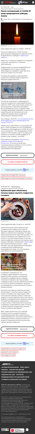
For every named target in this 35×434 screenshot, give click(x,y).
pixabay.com (12, 46)
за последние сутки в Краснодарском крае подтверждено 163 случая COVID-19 (17, 120)
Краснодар (29, 242)
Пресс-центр (24, 367)
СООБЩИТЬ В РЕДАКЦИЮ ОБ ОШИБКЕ (14, 379)
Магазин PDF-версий (16, 369)
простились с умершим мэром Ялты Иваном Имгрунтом (15, 141)
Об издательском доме (10, 367)
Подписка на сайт (8, 374)
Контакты (20, 374)
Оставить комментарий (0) (17, 162)
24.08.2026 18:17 (5, 186)
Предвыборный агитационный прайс (15, 377)
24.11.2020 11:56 (5, 7)
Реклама (4, 369)
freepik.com (4, 221)
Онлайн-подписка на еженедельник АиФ (16, 372)
